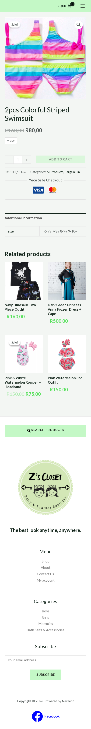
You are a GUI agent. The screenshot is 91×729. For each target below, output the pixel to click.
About (45, 567)
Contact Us (45, 574)
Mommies (45, 624)
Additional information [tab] (23, 218)
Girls (45, 617)
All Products (55, 172)
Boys (45, 611)
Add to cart (60, 159)
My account (46, 580)
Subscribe (45, 675)
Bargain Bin (72, 172)
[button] (78, 25)
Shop (45, 561)
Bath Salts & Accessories (45, 630)
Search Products (47, 430)
